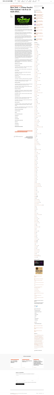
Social (35, 229)
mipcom (35, 172)
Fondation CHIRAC (36, 121)
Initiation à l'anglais (36, 143)
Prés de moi (35, 213)
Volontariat (35, 257)
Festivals (35, 117)
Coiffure (35, 83)
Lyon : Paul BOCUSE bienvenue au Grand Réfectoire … (14, 361)
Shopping (35, 241)
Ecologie (19, 1)
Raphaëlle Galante (37, 346)
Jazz (26, 1)
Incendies (35, 140)
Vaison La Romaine (36, 249)
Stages (35, 233)
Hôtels (35, 136)
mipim (35, 178)
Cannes (35, 72)
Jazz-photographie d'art (37, 149)
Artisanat (35, 58)
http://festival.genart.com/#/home (19, 126)
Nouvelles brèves (36, 47)
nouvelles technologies (37, 202)
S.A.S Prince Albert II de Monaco (36, 347)
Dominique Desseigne (37, 338)
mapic (35, 164)
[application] (39, 263)
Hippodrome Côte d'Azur (37, 133)
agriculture (35, 51)
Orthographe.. (35, 203)
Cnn (35, 317)
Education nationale (36, 103)
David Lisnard (41, 337)
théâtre (35, 236)
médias (35, 168)
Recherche (35, 217)
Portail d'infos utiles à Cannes (38, 311)
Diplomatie (35, 91)
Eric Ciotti (35, 339)
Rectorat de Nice (36, 218)
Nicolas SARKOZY (36, 199)
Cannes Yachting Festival (37, 73)
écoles (35, 99)
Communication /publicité (37, 84)
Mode (35, 182)
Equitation (35, 107)
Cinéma (35, 81)
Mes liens (37, 393)
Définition (35, 88)
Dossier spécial (23, 1)
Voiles (35, 253)
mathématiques (36, 167)
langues (35, 156)
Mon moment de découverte (37, 186)
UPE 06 (35, 248)
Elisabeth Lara (42, 338)
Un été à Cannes (36, 245)
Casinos (35, 76)
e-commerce (35, 98)
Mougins (35, 193)
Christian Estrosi (40, 336)
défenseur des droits (36, 87)
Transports (35, 242)
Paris (34, 206)
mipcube (35, 174)
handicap (35, 132)
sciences (35, 225)
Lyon (34, 160)
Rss (43, 393)
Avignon (35, 62)
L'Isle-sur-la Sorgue (36, 153)
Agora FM (35, 50)
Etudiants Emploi (36, 113)
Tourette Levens (36, 239)
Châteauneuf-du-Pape (36, 80)
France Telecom (36, 122)
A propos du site (34, 1)
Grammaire (35, 129)
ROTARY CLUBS (36, 221)
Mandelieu (35, 163)
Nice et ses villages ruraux (37, 291)
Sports (35, 232)
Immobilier (35, 139)
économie (35, 102)
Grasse (39, 339)
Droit (40, 338)
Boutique (35, 69)
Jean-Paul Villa (39, 341)
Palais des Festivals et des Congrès (38, 344)
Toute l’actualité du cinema (39, 325)
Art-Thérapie (35, 57)
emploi (35, 106)
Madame (27, 359)
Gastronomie (29, 1)
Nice (34, 198)
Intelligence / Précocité (37, 144)
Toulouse (41, 347)
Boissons (35, 66)
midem (35, 171)
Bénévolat (35, 65)
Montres (35, 190)
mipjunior (35, 179)
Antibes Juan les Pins (36, 54)
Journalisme (35, 152)
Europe (35, 114)
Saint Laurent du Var (36, 222)
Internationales (15, 359)
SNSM (35, 228)
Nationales (35, 46)
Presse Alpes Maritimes (16, 393)
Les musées (35, 157)
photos (35, 207)
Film (34, 118)
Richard (42, 346)
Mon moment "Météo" (36, 183)
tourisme (42, 347)
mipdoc (35, 175)
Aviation (35, 61)
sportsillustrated (36, 318)
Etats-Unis (35, 110)
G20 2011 (35, 124)
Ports (34, 210)
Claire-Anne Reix (36, 337)
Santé (35, 224)
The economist (36, 314)
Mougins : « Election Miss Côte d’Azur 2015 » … (27, 361)
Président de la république (37, 214)
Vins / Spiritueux (36, 252)
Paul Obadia (40, 345)
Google (35, 128)
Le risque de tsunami (36, 290)
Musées (35, 194)
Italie (34, 147)
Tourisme (35, 240)
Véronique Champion (35, 348)
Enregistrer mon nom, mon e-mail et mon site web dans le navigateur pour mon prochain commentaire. (26, 382)
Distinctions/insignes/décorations (38, 92)
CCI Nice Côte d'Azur (36, 77)
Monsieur (35, 189)
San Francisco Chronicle (37, 310)
